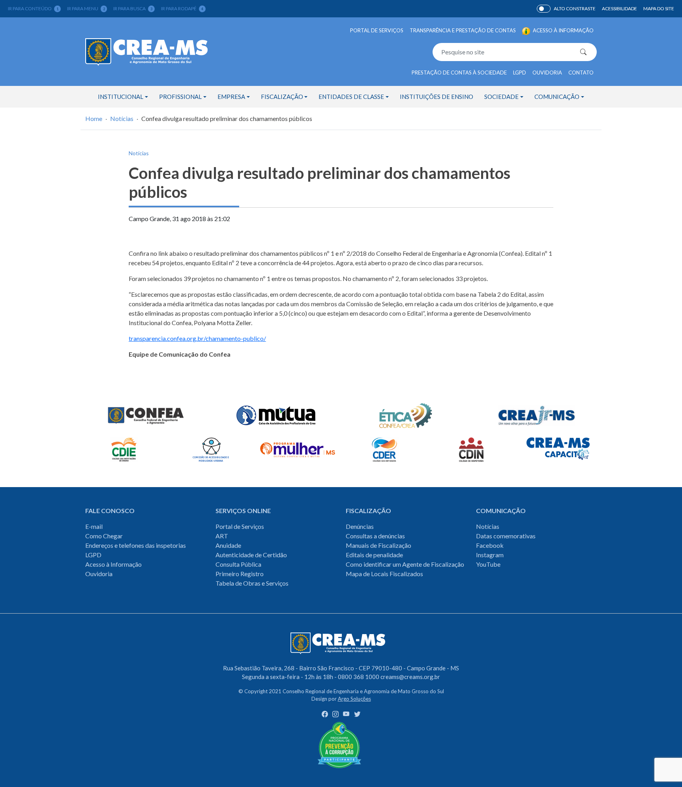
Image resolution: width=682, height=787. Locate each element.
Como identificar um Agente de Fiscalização (405, 564)
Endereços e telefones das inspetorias (135, 545)
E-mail (94, 526)
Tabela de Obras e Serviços (252, 583)
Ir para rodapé (182, 8)
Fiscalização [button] (282, 96)
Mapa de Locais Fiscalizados (384, 573)
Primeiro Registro (239, 573)
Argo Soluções (354, 699)
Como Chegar (104, 536)
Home (93, 118)
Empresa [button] (231, 96)
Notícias (121, 118)
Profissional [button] (180, 96)
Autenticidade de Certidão (251, 554)
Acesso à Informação (113, 564)
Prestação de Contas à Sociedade (459, 72)
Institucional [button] (120, 96)
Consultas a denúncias (375, 536)
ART (221, 536)
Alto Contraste (544, 9)
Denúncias (360, 526)
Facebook (490, 545)
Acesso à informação (563, 30)
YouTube (488, 564)
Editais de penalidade (374, 554)
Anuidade (228, 545)
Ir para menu (86, 8)
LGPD (519, 72)
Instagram (490, 554)
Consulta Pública (238, 564)
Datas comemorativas (506, 536)
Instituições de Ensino (436, 96)
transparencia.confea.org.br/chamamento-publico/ (197, 338)
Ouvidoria (547, 72)
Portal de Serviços (376, 30)
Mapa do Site (658, 8)
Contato (581, 72)
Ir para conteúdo (33, 8)
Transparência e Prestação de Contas (463, 30)
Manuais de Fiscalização (378, 545)
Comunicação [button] (556, 96)
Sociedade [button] (501, 96)
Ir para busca (132, 8)
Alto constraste (575, 8)
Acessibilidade (619, 8)
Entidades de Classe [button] (351, 96)
